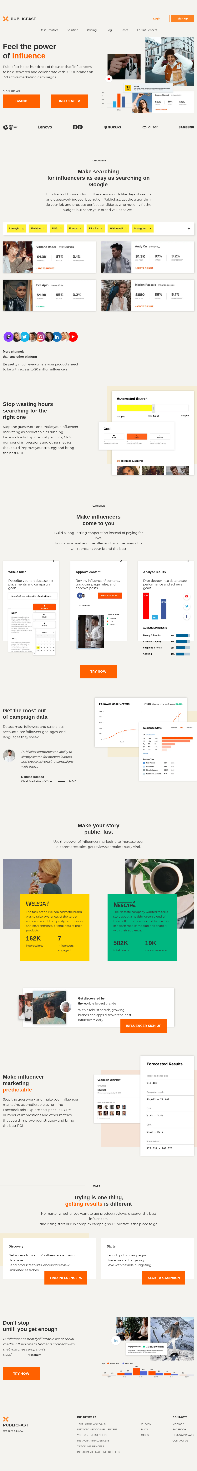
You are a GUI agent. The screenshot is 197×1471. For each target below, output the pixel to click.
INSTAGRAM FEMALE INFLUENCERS (98, 1452)
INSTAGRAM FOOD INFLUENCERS (97, 1429)
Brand (21, 101)
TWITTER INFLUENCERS (91, 1423)
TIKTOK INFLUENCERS (90, 1446)
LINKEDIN (178, 1423)
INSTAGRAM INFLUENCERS (93, 1440)
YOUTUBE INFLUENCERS (92, 1435)
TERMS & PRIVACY (183, 1435)
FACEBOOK (179, 1429)
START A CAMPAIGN (164, 1278)
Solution (72, 30)
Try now (98, 671)
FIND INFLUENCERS (66, 1278)
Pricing (92, 30)
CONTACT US (180, 1440)
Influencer (69, 101)
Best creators (49, 30)
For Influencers (147, 30)
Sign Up (183, 18)
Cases (124, 30)
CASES (145, 1435)
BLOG (144, 1429)
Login (156, 18)
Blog (108, 30)
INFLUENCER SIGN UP (143, 1026)
